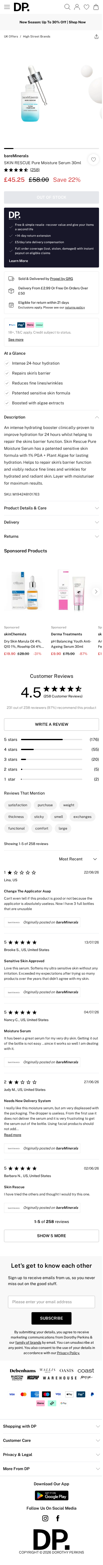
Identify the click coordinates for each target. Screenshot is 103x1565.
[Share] (96, 36)
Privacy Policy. (68, 1353)
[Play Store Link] (51, 1495)
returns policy (75, 307)
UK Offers (11, 36)
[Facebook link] (58, 1518)
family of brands (28, 1342)
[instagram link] (45, 1518)
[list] (51, 96)
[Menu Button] (7, 7)
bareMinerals (16, 155)
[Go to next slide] (96, 592)
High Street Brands (36, 36)
